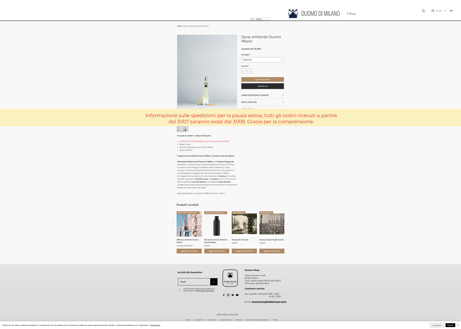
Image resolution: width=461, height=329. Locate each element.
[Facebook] (223, 295)
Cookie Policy (155, 325)
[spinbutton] (247, 71)
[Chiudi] (458, 325)
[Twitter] (232, 295)
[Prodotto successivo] (287, 223)
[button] (424, 10)
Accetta (450, 325)
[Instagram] (228, 295)
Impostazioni (437, 325)
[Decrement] (243, 71)
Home (179, 26)
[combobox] (262, 59)
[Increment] (250, 71)
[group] (230, 232)
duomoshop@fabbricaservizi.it (269, 302)
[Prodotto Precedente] (173, 223)
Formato (245, 54)
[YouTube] (237, 295)
